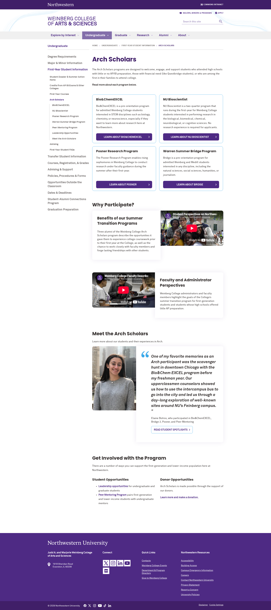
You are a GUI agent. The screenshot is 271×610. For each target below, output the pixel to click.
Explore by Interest (63, 35)
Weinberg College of (72, 21)
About (182, 35)
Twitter (106, 563)
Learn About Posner (123, 184)
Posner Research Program (65, 116)
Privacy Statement (190, 585)
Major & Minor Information (65, 63)
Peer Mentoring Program (64, 128)
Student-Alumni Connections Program (67, 201)
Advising (54, 144)
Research (143, 35)
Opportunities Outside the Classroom (65, 184)
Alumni (164, 35)
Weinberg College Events (154, 565)
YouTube (127, 563)
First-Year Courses (59, 94)
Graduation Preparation (63, 209)
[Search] (220, 21)
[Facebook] (85, 605)
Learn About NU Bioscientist (190, 137)
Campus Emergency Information (197, 570)
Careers (185, 575)
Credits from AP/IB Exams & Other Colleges (67, 87)
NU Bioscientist (60, 111)
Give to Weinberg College (154, 578)
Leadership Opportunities (65, 133)
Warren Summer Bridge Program (68, 122)
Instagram (113, 563)
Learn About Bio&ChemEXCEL (123, 137)
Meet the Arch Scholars (64, 139)
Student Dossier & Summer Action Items (67, 78)
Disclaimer (203, 605)
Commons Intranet (213, 5)
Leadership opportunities (113, 486)
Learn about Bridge (190, 184)
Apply (220, 13)
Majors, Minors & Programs (197, 13)
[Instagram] (94, 605)
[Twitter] (89, 605)
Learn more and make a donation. (179, 497)
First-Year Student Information (68, 69)
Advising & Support (60, 169)
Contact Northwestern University (197, 580)
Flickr (106, 571)
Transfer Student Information (67, 156)
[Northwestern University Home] (61, 4)
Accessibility (187, 561)
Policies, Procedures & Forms (67, 176)
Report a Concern (189, 590)
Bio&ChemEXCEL (61, 105)
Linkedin (120, 563)
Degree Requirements (62, 56)
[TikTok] (105, 605)
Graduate (121, 35)
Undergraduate (95, 35)
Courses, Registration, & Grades (68, 163)
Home (95, 46)
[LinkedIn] (109, 605)
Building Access (189, 565)
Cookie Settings (216, 605)
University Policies (190, 595)
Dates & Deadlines (60, 192)
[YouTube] (100, 605)
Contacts (146, 561)
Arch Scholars (57, 100)
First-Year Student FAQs (62, 150)
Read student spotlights (171, 430)
